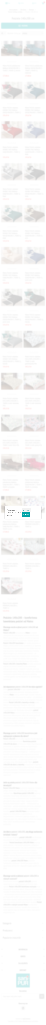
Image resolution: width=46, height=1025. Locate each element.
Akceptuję (26, 515)
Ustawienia (26, 510)
